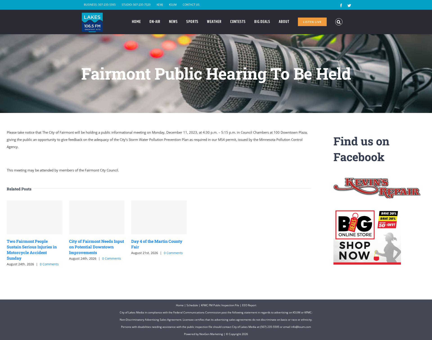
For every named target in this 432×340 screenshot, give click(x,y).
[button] (339, 22)
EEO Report (249, 305)
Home (180, 305)
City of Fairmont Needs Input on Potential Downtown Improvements (96, 247)
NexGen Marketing (211, 334)
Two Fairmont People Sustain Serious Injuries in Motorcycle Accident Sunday (32, 250)
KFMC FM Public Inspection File (220, 305)
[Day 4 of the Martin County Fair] (159, 217)
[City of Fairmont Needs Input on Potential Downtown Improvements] (97, 217)
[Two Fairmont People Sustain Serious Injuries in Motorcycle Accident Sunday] (34, 217)
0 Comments (49, 264)
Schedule (192, 305)
